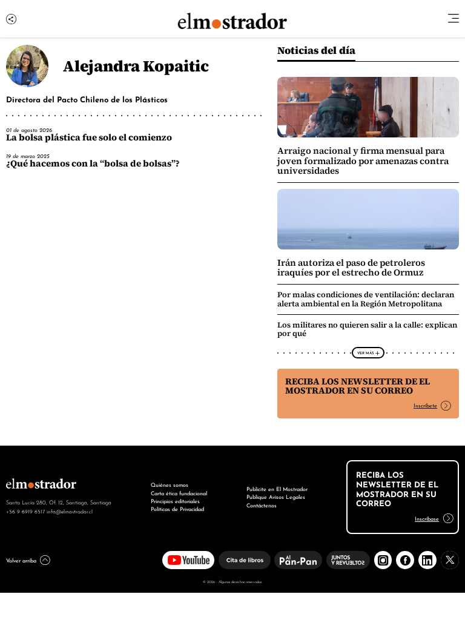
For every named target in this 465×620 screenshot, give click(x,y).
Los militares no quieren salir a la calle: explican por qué (367, 329)
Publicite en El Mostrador (277, 488)
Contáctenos (261, 505)
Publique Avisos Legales (275, 496)
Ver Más (365, 352)
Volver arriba (21, 560)
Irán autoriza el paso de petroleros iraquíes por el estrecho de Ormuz (351, 268)
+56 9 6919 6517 (25, 511)
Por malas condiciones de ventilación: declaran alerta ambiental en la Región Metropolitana (365, 298)
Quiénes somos (169, 484)
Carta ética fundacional (179, 492)
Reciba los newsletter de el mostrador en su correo (357, 386)
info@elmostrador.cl (70, 511)
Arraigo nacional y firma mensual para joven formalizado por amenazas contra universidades (363, 161)
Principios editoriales (175, 500)
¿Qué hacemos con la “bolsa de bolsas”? (93, 163)
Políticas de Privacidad (177, 508)
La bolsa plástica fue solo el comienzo (89, 137)
